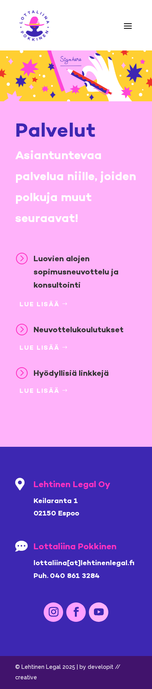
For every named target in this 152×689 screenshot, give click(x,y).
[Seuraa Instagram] (53, 612)
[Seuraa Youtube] (98, 612)
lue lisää (39, 304)
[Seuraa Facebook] (76, 612)
